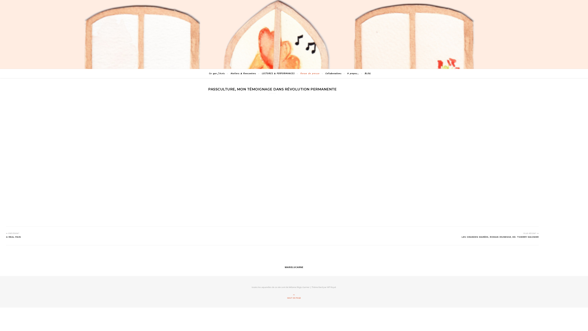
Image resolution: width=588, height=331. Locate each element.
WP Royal (331, 287)
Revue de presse (310, 73)
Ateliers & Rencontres (243, 73)
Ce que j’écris (217, 73)
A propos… (353, 73)
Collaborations (333, 73)
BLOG (368, 73)
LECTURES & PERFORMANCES (278, 73)
